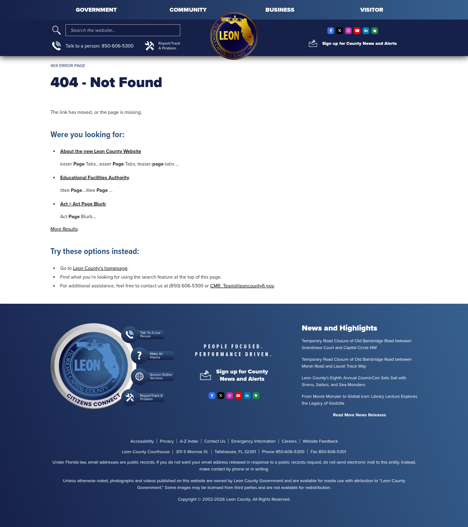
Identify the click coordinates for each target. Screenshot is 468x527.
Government (96, 9)
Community (188, 9)
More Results (64, 229)
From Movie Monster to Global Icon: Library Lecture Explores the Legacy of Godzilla (359, 399)
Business (279, 9)
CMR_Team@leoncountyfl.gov (242, 285)
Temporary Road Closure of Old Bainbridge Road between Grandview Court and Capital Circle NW (357, 344)
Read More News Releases (359, 415)
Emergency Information (253, 441)
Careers (289, 441)
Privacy (167, 441)
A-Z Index (189, 441)
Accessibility (142, 441)
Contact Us (214, 441)
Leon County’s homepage (100, 268)
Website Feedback (320, 441)
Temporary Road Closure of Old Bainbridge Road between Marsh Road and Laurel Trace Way (357, 362)
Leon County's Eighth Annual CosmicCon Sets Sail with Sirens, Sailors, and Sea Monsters (354, 381)
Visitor (371, 9)
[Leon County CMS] (234, 36)
